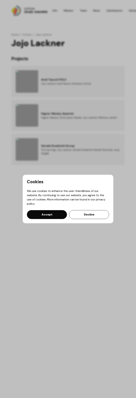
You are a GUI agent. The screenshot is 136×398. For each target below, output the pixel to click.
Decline (89, 214)
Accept (47, 214)
